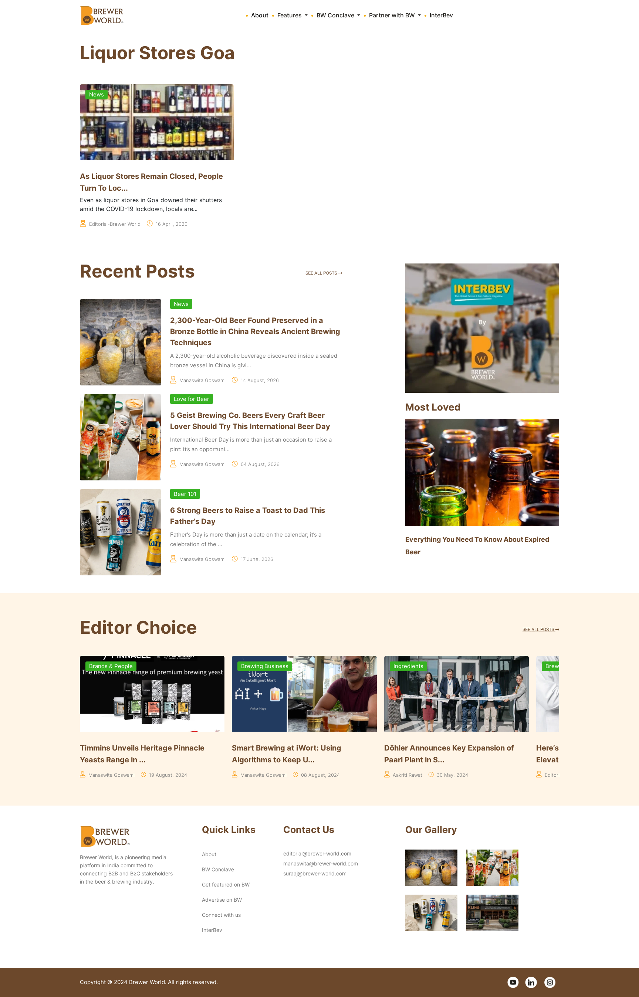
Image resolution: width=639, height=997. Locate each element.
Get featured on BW (226, 884)
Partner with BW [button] (392, 15)
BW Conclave (218, 869)
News (96, 94)
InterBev (441, 15)
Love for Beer (191, 398)
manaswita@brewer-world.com (320, 863)
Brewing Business (112, 666)
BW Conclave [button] (336, 15)
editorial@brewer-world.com (317, 853)
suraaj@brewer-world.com (314, 873)
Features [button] (290, 15)
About (259, 15)
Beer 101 (185, 493)
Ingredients (256, 666)
